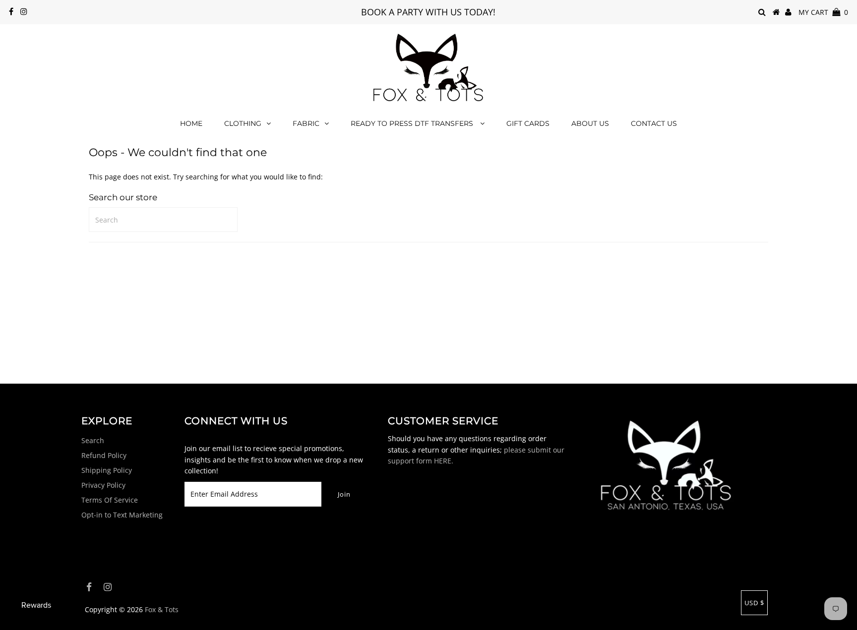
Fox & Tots (162, 609)
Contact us (654, 123)
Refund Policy (103, 455)
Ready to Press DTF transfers (413, 123)
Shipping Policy (106, 470)
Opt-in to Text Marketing (122, 514)
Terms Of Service (109, 500)
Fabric (306, 123)
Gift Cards (528, 123)
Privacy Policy (103, 485)
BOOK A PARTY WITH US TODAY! (428, 12)
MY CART (823, 12)
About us (590, 123)
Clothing (242, 123)
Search (92, 440)
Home (191, 123)
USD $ (754, 602)
